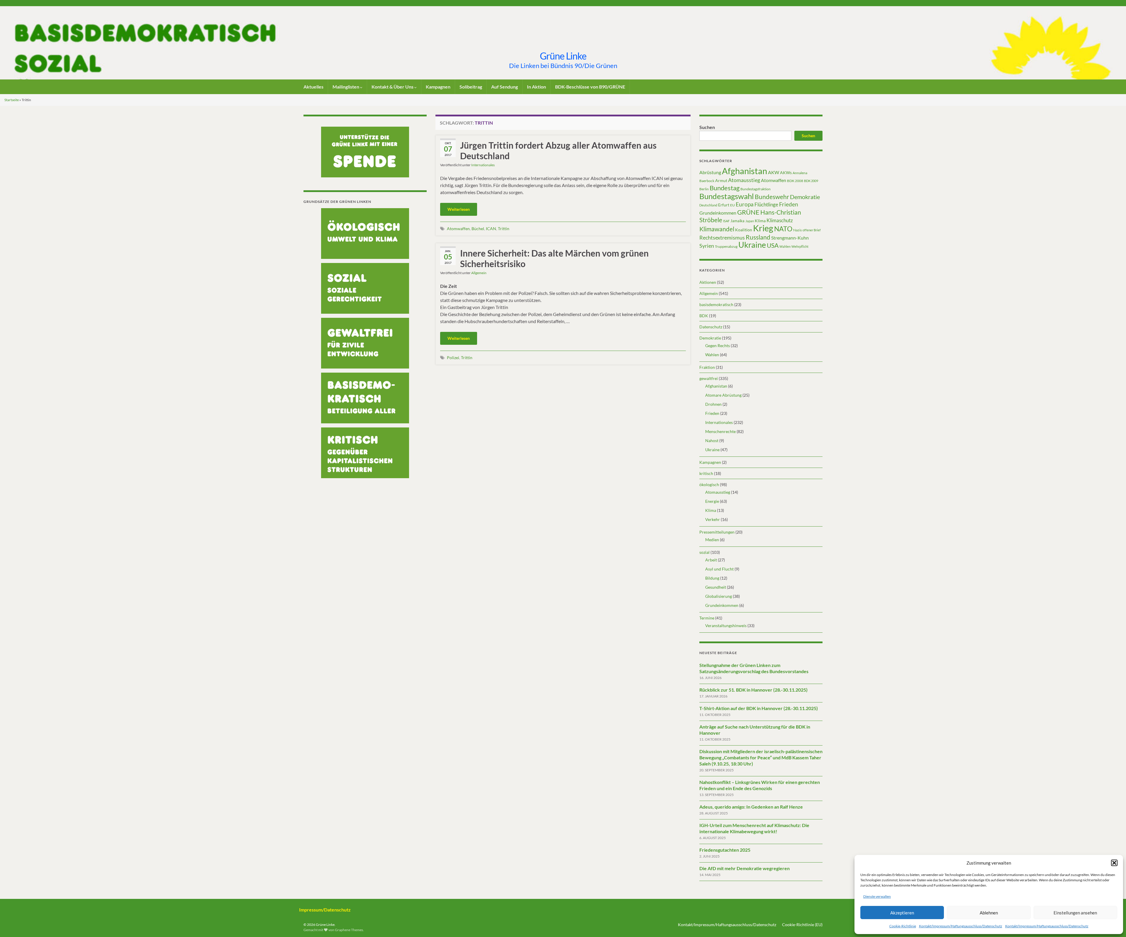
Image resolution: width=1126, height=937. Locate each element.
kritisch (706, 473)
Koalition (743, 229)
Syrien (706, 245)
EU (732, 205)
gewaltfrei (708, 378)
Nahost (711, 440)
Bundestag (725, 188)
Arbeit (711, 559)
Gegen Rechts (717, 345)
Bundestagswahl (726, 196)
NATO (783, 229)
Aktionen (707, 282)
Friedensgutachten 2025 (724, 850)
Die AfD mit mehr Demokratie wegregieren (744, 868)
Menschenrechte (720, 431)
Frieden (788, 204)
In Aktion (536, 86)
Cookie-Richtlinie (902, 926)
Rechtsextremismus (722, 237)
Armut (721, 180)
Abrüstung (710, 172)
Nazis (797, 230)
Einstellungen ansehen (1075, 912)
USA (773, 245)
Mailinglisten (346, 86)
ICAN (491, 228)
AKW (773, 172)
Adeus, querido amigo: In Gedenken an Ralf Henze (751, 806)
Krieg (763, 228)
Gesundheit (715, 587)
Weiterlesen (458, 209)
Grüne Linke (563, 56)
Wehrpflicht (799, 246)
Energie (712, 501)
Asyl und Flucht (719, 568)
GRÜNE (748, 212)
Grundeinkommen (717, 212)
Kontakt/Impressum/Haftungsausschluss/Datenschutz (960, 926)
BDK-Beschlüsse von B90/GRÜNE (590, 86)
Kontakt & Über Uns (393, 86)
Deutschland (708, 205)
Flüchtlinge (766, 204)
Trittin (503, 228)
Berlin (704, 189)
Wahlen (785, 246)
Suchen (707, 127)
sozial (704, 552)
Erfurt (723, 204)
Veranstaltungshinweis (726, 625)
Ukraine (752, 244)
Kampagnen (438, 86)
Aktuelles (313, 86)
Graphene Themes (349, 930)
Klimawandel (716, 228)
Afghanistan (744, 171)
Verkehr (712, 519)
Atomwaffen (458, 228)
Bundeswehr (772, 196)
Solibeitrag (470, 86)
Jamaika (737, 220)
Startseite (11, 100)
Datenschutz (710, 326)
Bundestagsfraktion (755, 189)
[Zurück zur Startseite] (563, 42)
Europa (745, 204)
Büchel (478, 228)
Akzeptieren (902, 912)
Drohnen (713, 404)
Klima (760, 220)
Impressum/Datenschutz (325, 909)
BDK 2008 (795, 181)
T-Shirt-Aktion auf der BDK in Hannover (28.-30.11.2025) (758, 708)
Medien (712, 539)
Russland (758, 237)
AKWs (786, 172)
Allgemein (478, 273)
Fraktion (707, 367)
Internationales (483, 165)
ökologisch (709, 484)
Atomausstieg (744, 180)
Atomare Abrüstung (723, 395)
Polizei (453, 357)
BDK (703, 315)
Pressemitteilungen (717, 531)
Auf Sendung (504, 86)
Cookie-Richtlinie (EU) (802, 924)
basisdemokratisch (716, 304)
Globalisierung (718, 596)
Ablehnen (989, 912)
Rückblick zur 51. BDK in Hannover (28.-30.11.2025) (753, 689)
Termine (706, 617)
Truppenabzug (726, 246)
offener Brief (812, 230)
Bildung (712, 578)
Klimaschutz (780, 220)
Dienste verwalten (877, 896)
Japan (749, 221)
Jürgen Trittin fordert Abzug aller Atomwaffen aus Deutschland (558, 150)
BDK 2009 (811, 181)
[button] (1114, 863)
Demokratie (805, 196)
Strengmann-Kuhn (790, 237)
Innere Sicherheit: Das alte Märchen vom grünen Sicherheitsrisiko (554, 258)
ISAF (726, 221)
